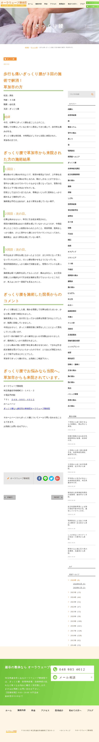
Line (45, 478)
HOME (27, 47)
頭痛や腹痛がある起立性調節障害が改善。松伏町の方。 (77, 438)
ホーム (30, 4)
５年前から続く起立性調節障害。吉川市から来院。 (77, 466)
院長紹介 (62, 4)
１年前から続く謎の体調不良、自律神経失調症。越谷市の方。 (77, 452)
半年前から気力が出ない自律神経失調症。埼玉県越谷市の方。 (77, 480)
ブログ (82, 4)
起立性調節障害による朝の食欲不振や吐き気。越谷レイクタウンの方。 (77, 509)
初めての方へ (72, 4)
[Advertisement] (33, 448)
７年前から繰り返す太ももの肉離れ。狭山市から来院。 (77, 424)
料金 (46, 4)
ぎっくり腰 (34, 47)
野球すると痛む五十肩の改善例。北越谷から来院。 (77, 551)
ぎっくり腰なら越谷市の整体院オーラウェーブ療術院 (27, 409)
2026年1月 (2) (79, 588)
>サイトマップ (65, 730)
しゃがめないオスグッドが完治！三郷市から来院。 (77, 537)
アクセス (53, 4)
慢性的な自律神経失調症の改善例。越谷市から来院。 (77, 494)
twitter (51, 478)
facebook (39, 478)
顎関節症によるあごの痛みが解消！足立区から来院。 (77, 523)
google (57, 478)
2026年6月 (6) (79, 584)
